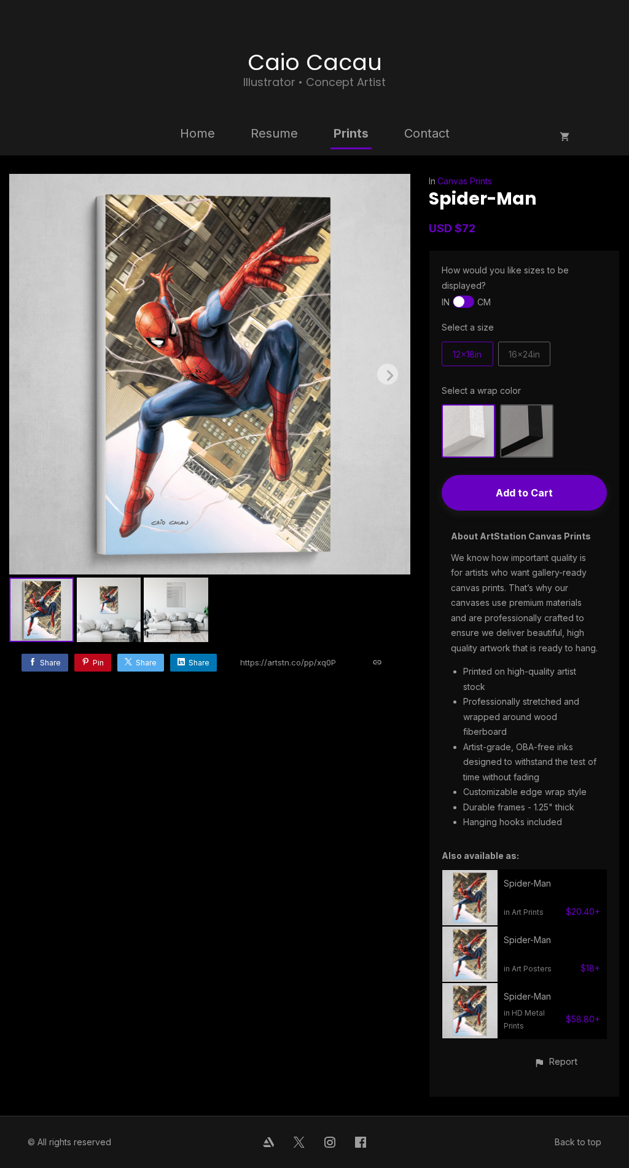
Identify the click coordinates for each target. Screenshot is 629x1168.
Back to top (578, 1142)
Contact (427, 133)
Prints (351, 133)
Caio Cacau (315, 62)
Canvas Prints (464, 181)
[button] (555, 1061)
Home (197, 133)
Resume (274, 133)
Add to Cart (524, 493)
